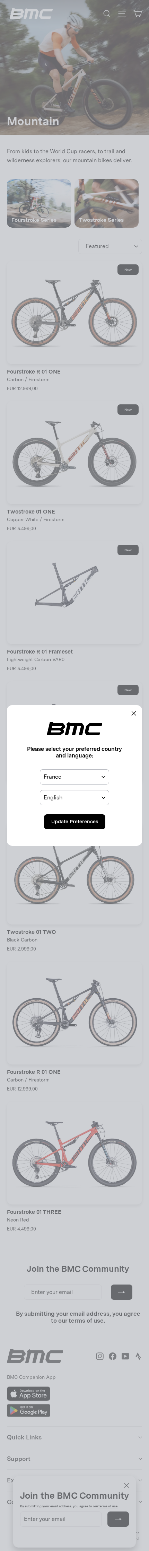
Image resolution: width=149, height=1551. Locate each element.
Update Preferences (74, 821)
